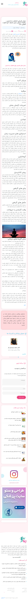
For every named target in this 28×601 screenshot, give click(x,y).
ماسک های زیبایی (10, 590)
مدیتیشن (20, 93)
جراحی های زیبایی (10, 588)
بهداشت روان (16, 27)
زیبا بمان (22, 27)
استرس (18, 34)
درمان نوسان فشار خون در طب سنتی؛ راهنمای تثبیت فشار (14, 581)
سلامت (25, 590)
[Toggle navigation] (2, 4)
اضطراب (14, 34)
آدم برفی (3, 598)
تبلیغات (12, 591)
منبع (25, 305)
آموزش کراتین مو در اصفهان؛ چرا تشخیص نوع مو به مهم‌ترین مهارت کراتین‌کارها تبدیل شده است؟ (13, 573)
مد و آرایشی (24, 591)
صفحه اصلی (24, 588)
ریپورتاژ (11, 594)
